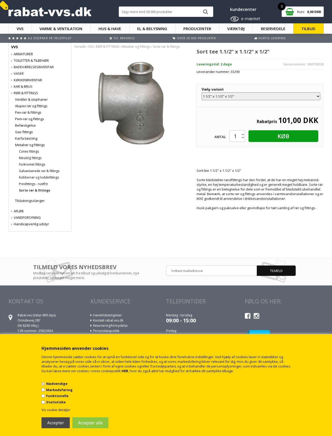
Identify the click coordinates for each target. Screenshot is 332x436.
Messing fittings (30, 158)
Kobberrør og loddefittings (39, 177)
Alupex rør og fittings (31, 106)
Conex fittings (29, 151)
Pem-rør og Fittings (29, 119)
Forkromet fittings (32, 164)
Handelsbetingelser (107, 315)
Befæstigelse (25, 125)
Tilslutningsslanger (30, 200)
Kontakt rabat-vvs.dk (108, 320)
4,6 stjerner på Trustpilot (50, 38)
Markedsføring (59, 389)
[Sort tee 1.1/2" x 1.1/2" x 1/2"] (131, 102)
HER (125, 371)
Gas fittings (24, 132)
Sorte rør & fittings (34, 190)
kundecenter (243, 9)
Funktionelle (57, 395)
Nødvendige (56, 383)
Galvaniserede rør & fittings (39, 171)
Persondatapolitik (106, 331)
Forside (80, 46)
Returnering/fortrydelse (110, 325)
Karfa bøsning (26, 138)
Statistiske (56, 402)
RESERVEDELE (273, 28)
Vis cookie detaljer (56, 409)
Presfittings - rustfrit (33, 184)
